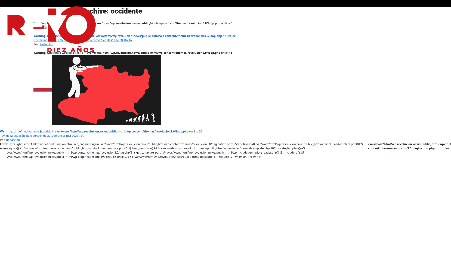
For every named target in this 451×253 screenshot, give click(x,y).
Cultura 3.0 (401, 10)
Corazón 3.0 (383, 10)
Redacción (13, 140)
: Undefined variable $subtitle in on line (134, 36)
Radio (415, 10)
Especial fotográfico (343, 10)
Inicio (425, 10)
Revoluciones (42, 90)
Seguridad (366, 10)
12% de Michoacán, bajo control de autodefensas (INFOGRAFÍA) (42, 136)
